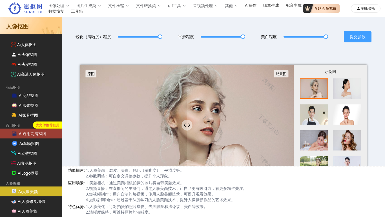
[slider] (139, 36)
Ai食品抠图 (27, 163)
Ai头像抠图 (27, 54)
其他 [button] (229, 5)
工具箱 (77, 11)
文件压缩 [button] (116, 5)
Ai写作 (250, 5)
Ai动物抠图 (27, 153)
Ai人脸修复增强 (31, 201)
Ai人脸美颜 (28, 191)
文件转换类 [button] (146, 5)
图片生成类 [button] (86, 5)
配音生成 (294, 5)
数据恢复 (56, 11)
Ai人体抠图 (27, 44)
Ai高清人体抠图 (31, 74)
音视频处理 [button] (203, 5)
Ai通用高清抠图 (32, 133)
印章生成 (271, 5)
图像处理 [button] (56, 5)
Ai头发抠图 (27, 64)
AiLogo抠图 (28, 173)
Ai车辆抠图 (29, 143)
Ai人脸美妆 (27, 211)
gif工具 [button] (174, 5)
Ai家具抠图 (28, 115)
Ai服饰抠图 (28, 105)
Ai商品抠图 (28, 95)
